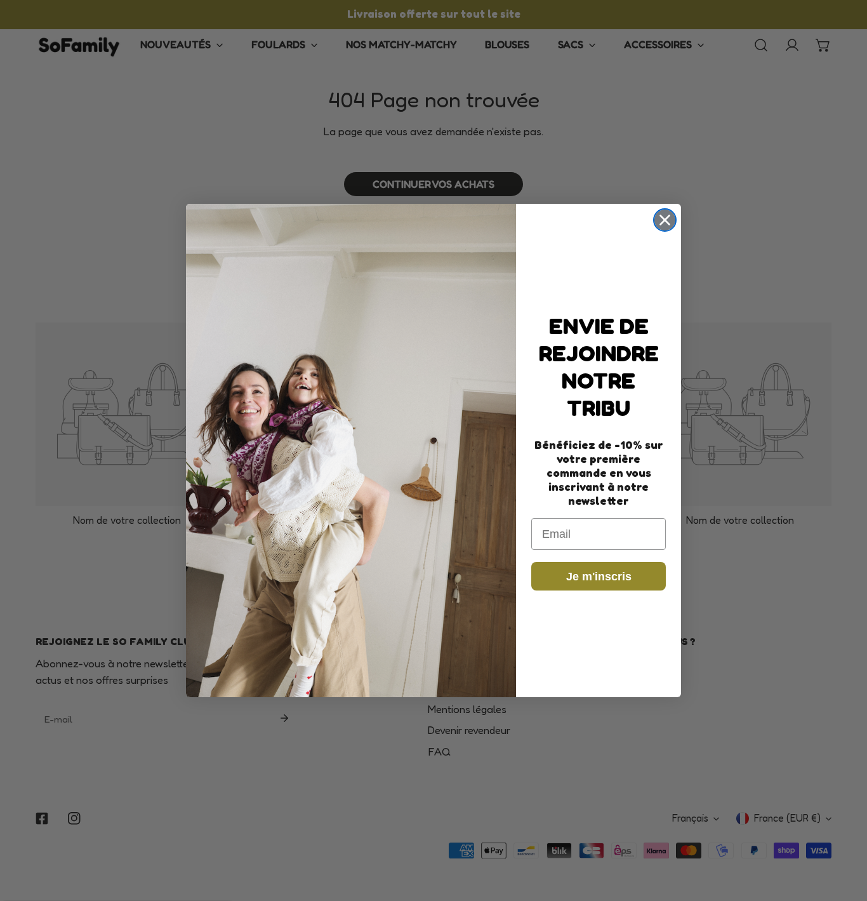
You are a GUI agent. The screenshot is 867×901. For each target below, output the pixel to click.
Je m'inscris (599, 576)
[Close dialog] (665, 220)
